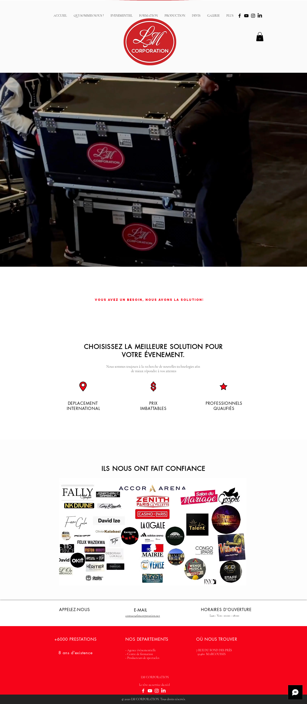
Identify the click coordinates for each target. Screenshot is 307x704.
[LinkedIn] (260, 15)
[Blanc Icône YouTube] (150, 690)
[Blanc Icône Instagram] (156, 690)
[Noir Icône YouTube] (246, 15)
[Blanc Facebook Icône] (143, 690)
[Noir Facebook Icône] (239, 15)
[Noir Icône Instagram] (253, 15)
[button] (260, 36)
